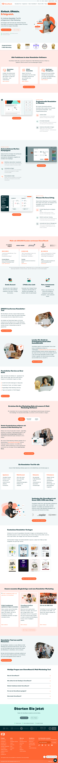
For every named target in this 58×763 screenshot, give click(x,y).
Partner (11, 739)
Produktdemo (3, 741)
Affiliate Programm (4, 749)
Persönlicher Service (23, 741)
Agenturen (6, 475)
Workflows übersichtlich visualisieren (13, 162)
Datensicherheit (31, 739)
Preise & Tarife (3, 739)
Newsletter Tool (3, 743)
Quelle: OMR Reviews (6, 263)
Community (12, 744)
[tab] (29, 419)
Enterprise (36, 475)
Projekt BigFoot (3, 744)
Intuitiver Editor (43, 114)
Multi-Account (21, 475)
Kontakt (21, 744)
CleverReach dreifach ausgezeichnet (27, 606)
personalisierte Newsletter (14, 442)
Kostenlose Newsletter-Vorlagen (47, 127)
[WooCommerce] (35, 515)
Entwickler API (3, 754)
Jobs (20, 746)
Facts (11, 749)
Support (11, 743)
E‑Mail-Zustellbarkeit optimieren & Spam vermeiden (9, 606)
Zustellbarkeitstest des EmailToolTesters (47, 349)
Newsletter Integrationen (5, 746)
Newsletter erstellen (39, 99)
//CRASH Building (23, 751)
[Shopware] (46, 515)
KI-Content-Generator (45, 120)
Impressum (21, 749)
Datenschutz (31, 741)
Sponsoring (22, 743)
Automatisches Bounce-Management (48, 223)
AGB (30, 746)
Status (11, 746)
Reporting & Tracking (39, 195)
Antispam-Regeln (32, 743)
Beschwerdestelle (32, 744)
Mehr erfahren (6, 81)
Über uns (21, 739)
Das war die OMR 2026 (46, 605)
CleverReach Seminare (14, 741)
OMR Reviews (24, 263)
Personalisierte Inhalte (9, 175)
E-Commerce (50, 475)
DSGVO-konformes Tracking (46, 217)
